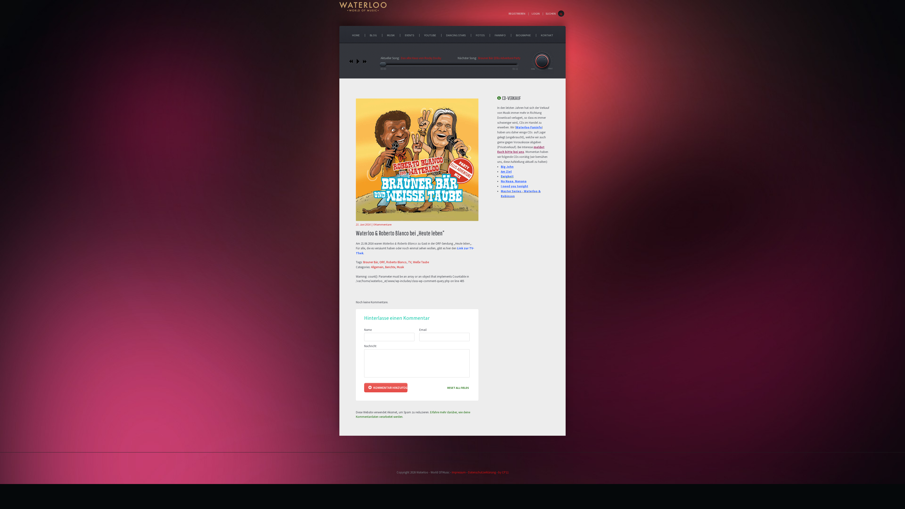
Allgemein (377, 267)
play (358, 61)
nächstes (364, 61)
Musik (400, 267)
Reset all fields (458, 388)
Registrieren (517, 13)
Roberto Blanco (396, 262)
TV (409, 262)
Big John (507, 167)
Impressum (459, 472)
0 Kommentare (382, 224)
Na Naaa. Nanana (514, 181)
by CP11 (503, 472)
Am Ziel (506, 172)
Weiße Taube (421, 262)
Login (536, 13)
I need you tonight (514, 186)
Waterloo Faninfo (529, 127)
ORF (382, 262)
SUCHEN (551, 13)
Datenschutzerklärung (482, 472)
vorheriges (351, 61)
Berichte (390, 267)
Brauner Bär (370, 262)
